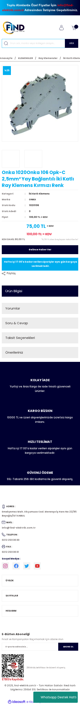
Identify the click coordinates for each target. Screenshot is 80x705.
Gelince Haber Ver (40, 249)
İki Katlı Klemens (39, 193)
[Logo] (15, 27)
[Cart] (73, 27)
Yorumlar (12, 308)
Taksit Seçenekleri (20, 337)
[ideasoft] (17, 702)
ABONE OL (68, 646)
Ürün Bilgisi (13, 291)
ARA (71, 43)
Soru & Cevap (16, 323)
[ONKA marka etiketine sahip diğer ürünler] (11, 159)
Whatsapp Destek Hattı (58, 697)
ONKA (32, 199)
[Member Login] (61, 28)
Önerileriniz (14, 352)
